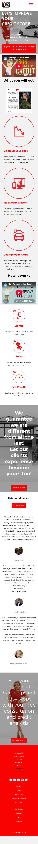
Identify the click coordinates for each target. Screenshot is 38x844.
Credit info (19, 813)
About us (19, 786)
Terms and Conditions (19, 798)
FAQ (19, 817)
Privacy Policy (19, 802)
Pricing (19, 790)
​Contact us (19, 821)
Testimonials (19, 794)
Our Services (19, 809)
